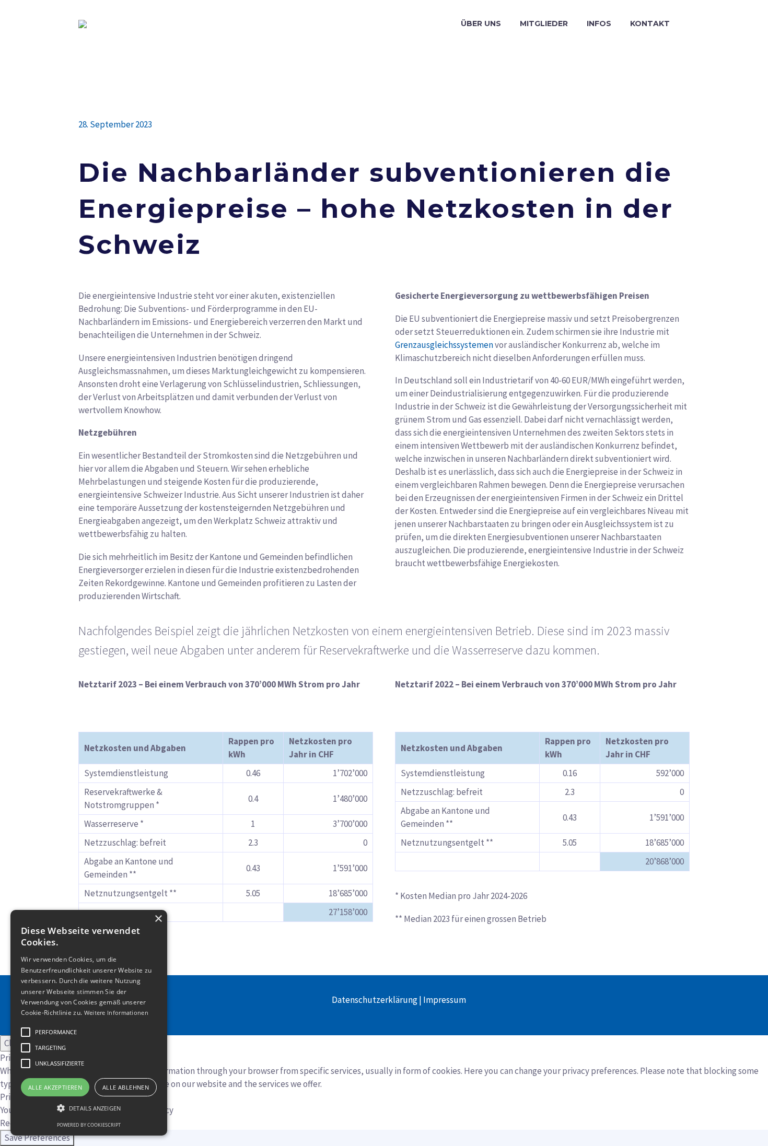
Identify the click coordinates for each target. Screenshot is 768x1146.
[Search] (690, 23)
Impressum (444, 999)
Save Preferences (37, 1137)
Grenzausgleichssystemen (444, 344)
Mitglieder (544, 23)
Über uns (481, 23)
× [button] (158, 919)
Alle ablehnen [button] (125, 1087)
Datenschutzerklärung (374, 999)
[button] (25, 1032)
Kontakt (650, 23)
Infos (599, 23)
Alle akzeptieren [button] (55, 1087)
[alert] (88, 1023)
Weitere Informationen (116, 1012)
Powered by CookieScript (89, 1124)
